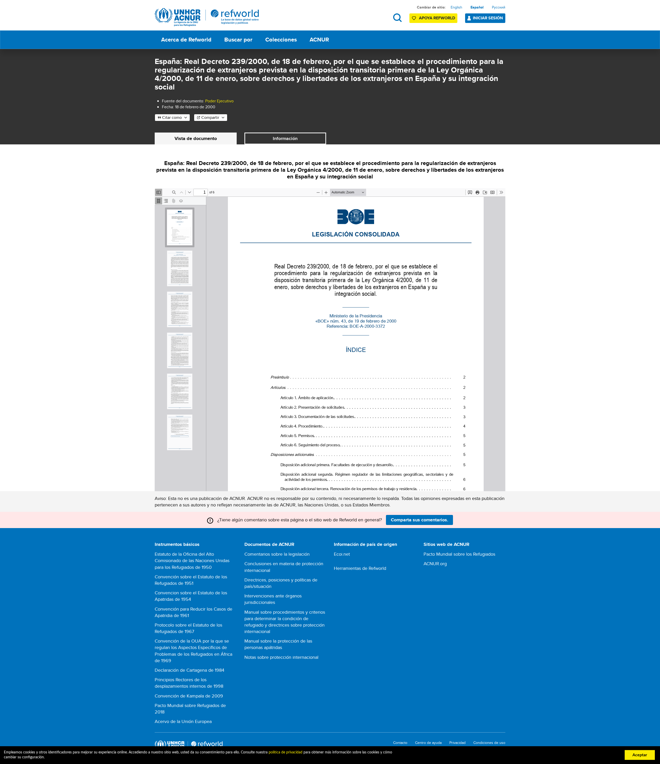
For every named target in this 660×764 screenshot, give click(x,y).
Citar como (172, 117)
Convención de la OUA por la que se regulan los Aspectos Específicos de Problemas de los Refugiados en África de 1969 (193, 651)
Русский (498, 7)
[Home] (207, 17)
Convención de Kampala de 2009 (189, 696)
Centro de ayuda (428, 742)
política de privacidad (285, 752)
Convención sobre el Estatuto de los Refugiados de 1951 (191, 579)
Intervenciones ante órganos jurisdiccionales (273, 599)
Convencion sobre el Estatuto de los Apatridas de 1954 (191, 595)
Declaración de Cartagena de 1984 (189, 670)
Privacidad (457, 742)
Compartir (210, 117)
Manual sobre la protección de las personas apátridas (278, 644)
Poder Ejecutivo (219, 101)
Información (285, 138)
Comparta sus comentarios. (419, 519)
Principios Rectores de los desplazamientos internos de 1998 (189, 682)
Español (477, 7)
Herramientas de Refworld (360, 568)
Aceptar (639, 755)
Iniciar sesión (488, 18)
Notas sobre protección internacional (281, 657)
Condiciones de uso (489, 742)
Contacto (400, 742)
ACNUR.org (435, 563)
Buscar (397, 17)
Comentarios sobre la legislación (277, 554)
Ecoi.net (342, 554)
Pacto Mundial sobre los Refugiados (459, 554)
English (456, 7)
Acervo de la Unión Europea (183, 721)
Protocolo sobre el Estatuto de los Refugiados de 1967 (188, 628)
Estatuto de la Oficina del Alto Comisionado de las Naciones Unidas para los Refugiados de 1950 (192, 560)
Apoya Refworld (437, 18)
